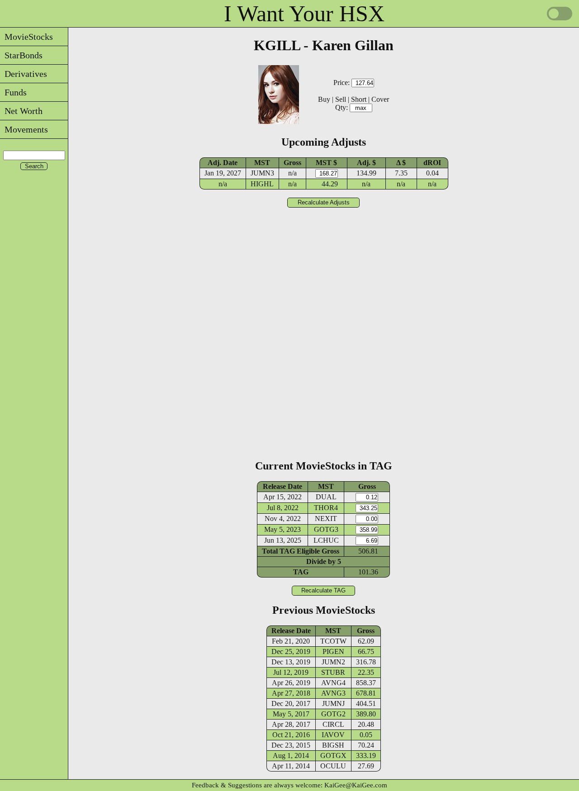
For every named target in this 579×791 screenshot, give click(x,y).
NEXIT (326, 518)
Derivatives (23, 74)
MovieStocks (26, 37)
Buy (324, 99)
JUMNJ (333, 703)
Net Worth (21, 111)
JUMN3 (262, 173)
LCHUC (326, 540)
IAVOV (333, 735)
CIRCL (333, 724)
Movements (24, 129)
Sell (340, 99)
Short (358, 99)
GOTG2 (333, 714)
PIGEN (333, 651)
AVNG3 (333, 693)
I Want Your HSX (304, 13)
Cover (380, 99)
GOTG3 (326, 529)
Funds (13, 92)
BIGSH (333, 745)
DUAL (326, 497)
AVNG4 (333, 683)
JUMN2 (333, 662)
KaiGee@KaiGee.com (355, 785)
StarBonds (21, 55)
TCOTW (333, 641)
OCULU (333, 766)
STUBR (333, 672)
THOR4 (326, 508)
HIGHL (262, 184)
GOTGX (333, 755)
